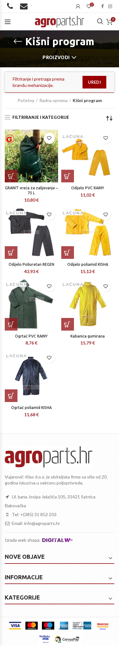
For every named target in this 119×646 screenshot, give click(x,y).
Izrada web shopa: (23, 540)
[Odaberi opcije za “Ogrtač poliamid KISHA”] (11, 395)
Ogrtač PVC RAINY (31, 336)
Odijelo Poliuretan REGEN (31, 264)
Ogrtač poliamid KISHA (31, 407)
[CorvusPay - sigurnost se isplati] (67, 639)
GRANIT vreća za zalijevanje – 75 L (31, 190)
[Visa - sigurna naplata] (15, 625)
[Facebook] (102, 6)
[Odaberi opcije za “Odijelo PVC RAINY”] (67, 176)
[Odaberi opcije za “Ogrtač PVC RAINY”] (11, 324)
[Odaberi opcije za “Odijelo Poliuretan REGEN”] (11, 252)
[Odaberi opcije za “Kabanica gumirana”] (67, 324)
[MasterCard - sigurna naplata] (31, 625)
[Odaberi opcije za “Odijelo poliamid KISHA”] (67, 252)
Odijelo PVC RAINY (87, 188)
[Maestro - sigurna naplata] (48, 625)
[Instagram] (110, 6)
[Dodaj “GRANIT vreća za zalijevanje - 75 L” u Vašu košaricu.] (11, 176)
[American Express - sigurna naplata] (63, 625)
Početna (25, 100)
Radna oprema (53, 100)
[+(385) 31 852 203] (11, 7)
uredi (94, 82)
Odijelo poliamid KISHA (87, 264)
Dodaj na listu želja (49, 138)
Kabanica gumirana (87, 336)
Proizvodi (56, 57)
